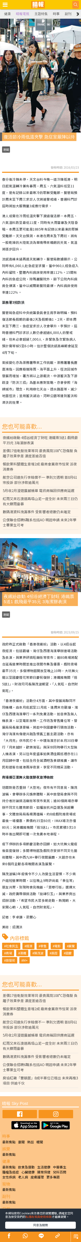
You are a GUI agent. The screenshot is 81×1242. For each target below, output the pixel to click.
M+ (25, 960)
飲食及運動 (26, 1167)
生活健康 (43, 1167)
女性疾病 (9, 1176)
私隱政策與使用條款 (39, 1217)
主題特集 (41, 14)
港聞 (6, 149)
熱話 (30, 1141)
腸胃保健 (43, 1172)
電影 (57, 946)
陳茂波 (38, 953)
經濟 (29, 946)
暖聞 (39, 1141)
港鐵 (23, 953)
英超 (54, 953)
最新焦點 (9, 1141)
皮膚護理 (37, 1176)
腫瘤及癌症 (10, 1172)
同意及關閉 (40, 1225)
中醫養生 (59, 1167)
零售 (43, 946)
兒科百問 (59, 1172)
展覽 (72, 946)
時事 (56, 14)
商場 (9, 953)
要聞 (21, 1141)
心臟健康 (28, 1172)
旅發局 (10, 960)
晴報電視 (22, 14)
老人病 (23, 1176)
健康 (7, 14)
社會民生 (12, 946)
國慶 (68, 953)
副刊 (68, 14)
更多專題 (53, 1176)
